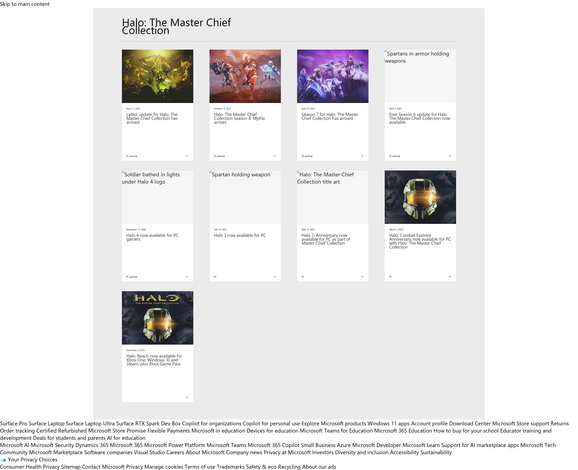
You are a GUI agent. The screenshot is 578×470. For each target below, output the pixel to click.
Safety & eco (261, 466)
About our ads (319, 466)
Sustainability (436, 452)
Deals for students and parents (69, 437)
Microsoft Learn (421, 444)
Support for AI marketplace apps (480, 444)
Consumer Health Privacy (30, 466)
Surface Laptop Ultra (90, 423)
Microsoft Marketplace (56, 452)
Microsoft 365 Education (403, 430)
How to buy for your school (466, 430)
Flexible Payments (168, 430)
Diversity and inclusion (361, 452)
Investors (323, 452)
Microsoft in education (218, 430)
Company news (244, 452)
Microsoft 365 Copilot (273, 444)
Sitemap (71, 466)
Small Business (318, 444)
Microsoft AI (14, 444)
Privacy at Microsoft (287, 452)
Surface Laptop (46, 423)
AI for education (126, 437)
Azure (344, 444)
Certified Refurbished (61, 430)
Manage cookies (163, 466)
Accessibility (404, 452)
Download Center (470, 423)
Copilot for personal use (271, 423)
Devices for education (272, 430)
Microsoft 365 (126, 444)
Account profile (429, 423)
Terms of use (200, 466)
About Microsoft (205, 452)
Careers (175, 452)
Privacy (135, 466)
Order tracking (17, 430)
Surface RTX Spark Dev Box (148, 423)
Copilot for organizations (211, 423)
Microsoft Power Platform (174, 444)
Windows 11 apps (389, 423)
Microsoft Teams (226, 444)
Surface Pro (13, 423)
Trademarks (231, 466)
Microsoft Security (52, 444)
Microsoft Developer (376, 444)
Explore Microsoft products (333, 423)
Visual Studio (149, 452)
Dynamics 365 (91, 444)
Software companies (108, 452)
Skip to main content (25, 3)
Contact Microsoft (103, 466)
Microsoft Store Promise (117, 430)
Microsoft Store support (520, 423)
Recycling (289, 466)
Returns (560, 423)
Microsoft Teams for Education (336, 430)
